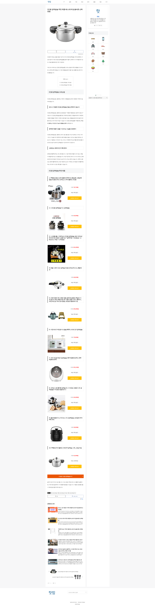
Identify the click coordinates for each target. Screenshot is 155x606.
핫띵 (98, 16)
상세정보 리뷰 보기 (74, 198)
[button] (86, 592)
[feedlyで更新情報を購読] (100, 25)
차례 (64, 79)
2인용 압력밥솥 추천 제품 (66, 85)
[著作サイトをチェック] (94, 25)
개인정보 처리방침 (81, 602)
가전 (49, 492)
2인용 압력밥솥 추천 (72, 492)
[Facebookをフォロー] (98, 25)
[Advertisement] (98, 83)
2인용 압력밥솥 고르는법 (66, 82)
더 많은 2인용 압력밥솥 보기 (65, 476)
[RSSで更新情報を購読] (101, 25)
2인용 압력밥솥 (54, 492)
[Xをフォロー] (96, 25)
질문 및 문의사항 (73, 602)
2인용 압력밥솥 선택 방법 (63, 492)
